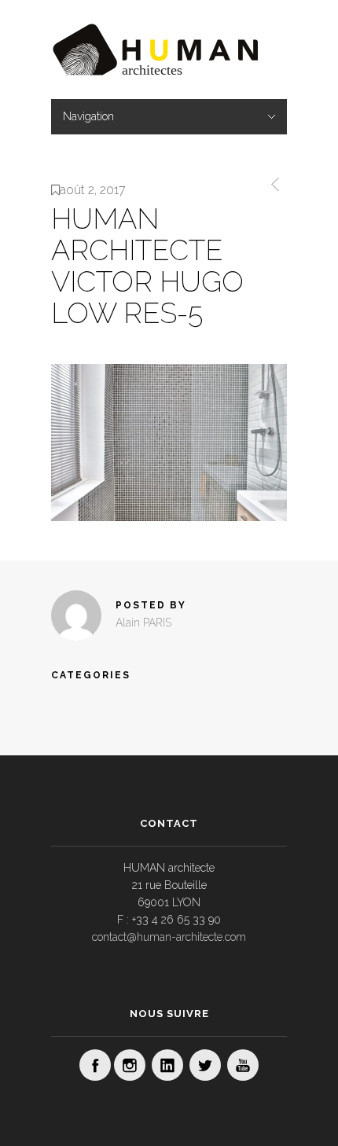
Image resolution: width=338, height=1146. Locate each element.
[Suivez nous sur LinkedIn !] (167, 1065)
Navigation (88, 116)
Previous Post (272, 184)
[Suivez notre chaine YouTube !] (243, 1065)
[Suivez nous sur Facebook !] (95, 1065)
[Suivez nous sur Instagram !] (129, 1065)
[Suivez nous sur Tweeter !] (205, 1065)
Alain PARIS (143, 622)
